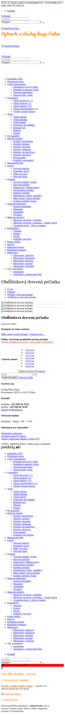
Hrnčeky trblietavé (22, 149)
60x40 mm (29, 366)
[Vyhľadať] (43, 22)
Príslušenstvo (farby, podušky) (27, 195)
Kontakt (11, 11)
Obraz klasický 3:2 (22, 103)
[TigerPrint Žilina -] (10, 28)
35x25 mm (29, 358)
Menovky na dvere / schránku (27, 220)
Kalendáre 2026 (15, 79)
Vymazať (40, 371)
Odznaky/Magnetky (16, 203)
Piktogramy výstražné (23, 266)
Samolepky (18, 271)
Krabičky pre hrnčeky (23, 160)
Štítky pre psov (20, 174)
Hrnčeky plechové (22, 155)
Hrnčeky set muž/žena (23, 152)
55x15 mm (29, 355)
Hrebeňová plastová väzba (26, 89)
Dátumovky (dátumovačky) (26, 187)
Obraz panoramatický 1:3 (25, 108)
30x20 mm (29, 361)
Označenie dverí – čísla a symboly (29, 225)
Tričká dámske (20, 119)
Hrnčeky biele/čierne (23, 141)
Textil (10, 114)
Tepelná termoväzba (22, 92)
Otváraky (17, 214)
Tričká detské (19, 122)
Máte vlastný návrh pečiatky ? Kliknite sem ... (23, 334)
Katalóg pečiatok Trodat (24, 201)
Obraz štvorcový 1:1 (23, 100)
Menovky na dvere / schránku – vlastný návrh (35, 222)
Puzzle (16, 236)
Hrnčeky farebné (21, 144)
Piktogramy (12, 252)
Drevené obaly (20, 176)
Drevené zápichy (21, 168)
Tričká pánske (20, 117)
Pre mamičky (13, 136)
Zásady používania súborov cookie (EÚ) (20, 439)
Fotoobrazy (12, 98)
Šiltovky (17, 130)
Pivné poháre (19, 157)
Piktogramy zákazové (23, 255)
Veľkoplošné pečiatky (23, 190)
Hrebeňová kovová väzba (25, 87)
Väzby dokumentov (16, 84)
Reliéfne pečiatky (21, 193)
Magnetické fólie (15, 163)
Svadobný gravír (21, 171)
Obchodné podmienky (12, 433)
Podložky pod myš (22, 239)
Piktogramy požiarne (23, 261)
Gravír (10, 165)
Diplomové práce (15, 81)
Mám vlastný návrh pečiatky (26, 198)
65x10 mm (29, 363)
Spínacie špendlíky (22, 206)
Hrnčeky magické (21, 146)
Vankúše (17, 231)
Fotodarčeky (13, 228)
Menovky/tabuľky (16, 217)
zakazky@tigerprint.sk (12, 409)
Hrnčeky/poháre (15, 138)
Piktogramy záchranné (24, 258)
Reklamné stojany (15, 247)
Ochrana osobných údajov (13, 436)
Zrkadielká (18, 212)
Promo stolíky (14, 241)
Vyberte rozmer (9, 359)
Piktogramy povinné (23, 263)
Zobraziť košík (26, 377)
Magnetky (18, 209)
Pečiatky (11, 179)
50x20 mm (29, 353)
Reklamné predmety (16, 250)
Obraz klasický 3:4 (22, 106)
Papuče (16, 133)
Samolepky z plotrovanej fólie (27, 274)
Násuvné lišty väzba (22, 95)
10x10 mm (29, 350)
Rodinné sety (19, 127)
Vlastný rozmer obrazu (24, 111)
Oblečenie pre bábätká (24, 125)
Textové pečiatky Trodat (24, 182)
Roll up (10, 244)
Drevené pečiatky (21, 184)
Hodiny (17, 233)
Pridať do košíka (9, 378)
